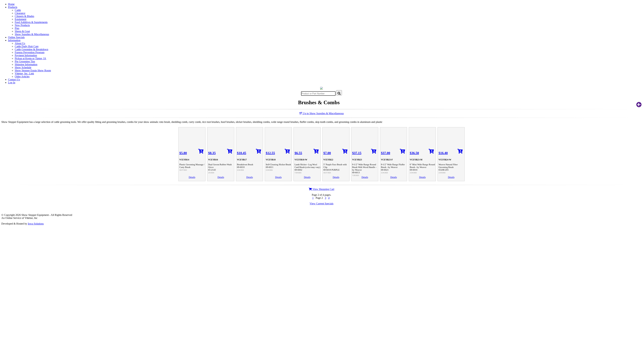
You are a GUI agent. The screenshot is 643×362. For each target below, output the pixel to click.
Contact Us (14, 79)
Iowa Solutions (36, 223)
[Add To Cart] (201, 152)
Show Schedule (23, 67)
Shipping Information (26, 64)
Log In (11, 82)
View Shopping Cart (323, 189)
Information (14, 40)
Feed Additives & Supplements (31, 22)
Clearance (20, 13)
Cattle (18, 10)
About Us (20, 43)
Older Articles (22, 76)
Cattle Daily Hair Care (27, 46)
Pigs (17, 28)
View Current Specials (321, 203)
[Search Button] (339, 92)
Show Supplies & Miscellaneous (32, 34)
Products (12, 7)
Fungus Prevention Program (29, 52)
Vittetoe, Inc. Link (24, 73)
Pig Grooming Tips (25, 61)
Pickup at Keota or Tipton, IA (30, 58)
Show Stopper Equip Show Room (33, 70)
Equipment (20, 19)
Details (192, 177)
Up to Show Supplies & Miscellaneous (323, 113)
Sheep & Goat (22, 31)
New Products (22, 25)
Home (11, 4)
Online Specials (16, 37)
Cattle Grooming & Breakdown (31, 49)
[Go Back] (639, 105)
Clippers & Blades (24, 16)
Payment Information (26, 55)
